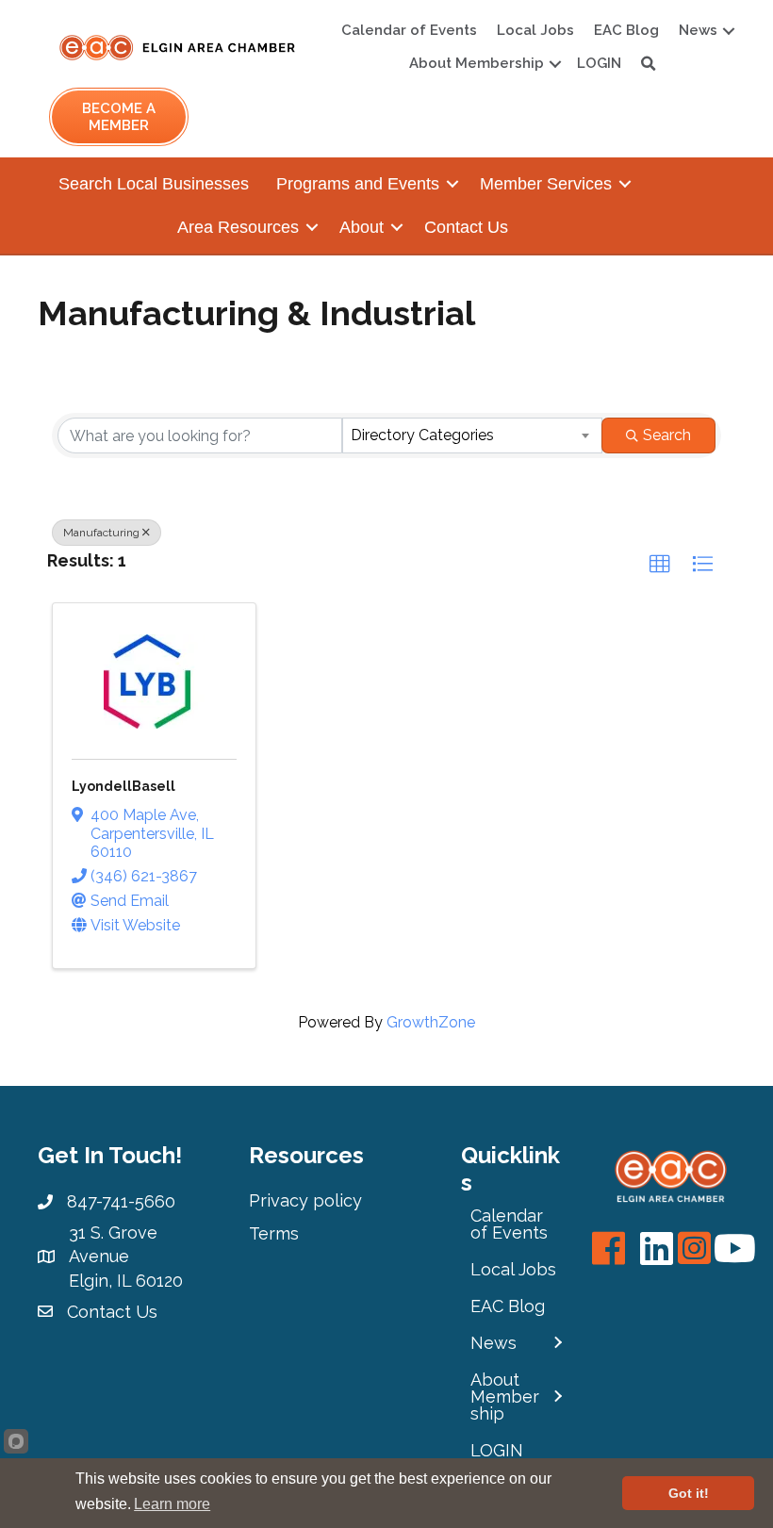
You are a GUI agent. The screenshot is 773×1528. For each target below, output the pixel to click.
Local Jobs (535, 30)
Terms (274, 1233)
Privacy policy (305, 1200)
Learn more (172, 1504)
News (698, 30)
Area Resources (238, 227)
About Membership (476, 63)
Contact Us (466, 227)
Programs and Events (357, 183)
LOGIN (599, 63)
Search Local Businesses (153, 183)
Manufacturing (101, 532)
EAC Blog (626, 30)
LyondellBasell (123, 786)
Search (667, 435)
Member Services (546, 183)
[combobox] (472, 435)
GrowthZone (430, 1022)
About (361, 227)
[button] (660, 564)
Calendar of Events (409, 30)
